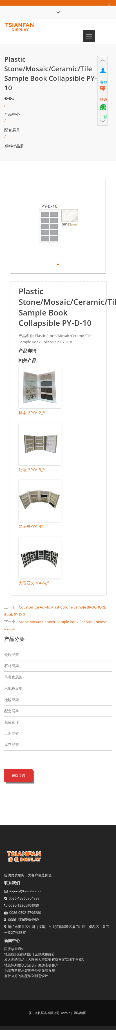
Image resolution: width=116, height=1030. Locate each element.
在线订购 (18, 775)
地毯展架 (11, 699)
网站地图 (79, 1013)
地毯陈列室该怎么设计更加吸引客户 (31, 965)
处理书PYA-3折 (32, 469)
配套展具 (12, 130)
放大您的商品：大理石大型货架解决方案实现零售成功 (44, 959)
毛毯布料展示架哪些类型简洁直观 (29, 970)
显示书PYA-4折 (32, 526)
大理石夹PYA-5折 (34, 583)
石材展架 (11, 665)
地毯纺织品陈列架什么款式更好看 (29, 954)
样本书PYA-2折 (32, 412)
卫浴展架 (11, 733)
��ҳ (9, 98)
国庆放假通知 (14, 948)
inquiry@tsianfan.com (26, 891)
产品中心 (12, 114)
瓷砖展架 (11, 654)
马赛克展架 (13, 676)
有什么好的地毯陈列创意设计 (26, 975)
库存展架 (11, 744)
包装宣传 (11, 722)
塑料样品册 (14, 146)
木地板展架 (13, 688)
